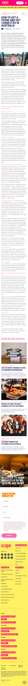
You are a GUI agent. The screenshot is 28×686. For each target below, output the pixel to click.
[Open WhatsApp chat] (4, 682)
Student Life (5, 14)
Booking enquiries (21, 545)
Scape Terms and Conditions (10, 523)
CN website (3, 665)
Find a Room (18, 581)
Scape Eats (3, 583)
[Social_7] (12, 558)
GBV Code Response (20, 666)
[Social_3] (12, 555)
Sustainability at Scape (20, 575)
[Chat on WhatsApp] (4, 678)
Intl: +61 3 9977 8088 (20, 553)
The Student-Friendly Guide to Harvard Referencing (13, 369)
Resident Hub (4, 577)
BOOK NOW (20, 2)
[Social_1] (5, 555)
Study (12, 366)
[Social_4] (2, 558)
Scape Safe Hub (5, 592)
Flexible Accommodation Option (7, 571)
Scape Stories (4, 586)
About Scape (19, 567)
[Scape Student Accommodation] (6, 548)
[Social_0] (2, 555)
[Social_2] (8, 555)
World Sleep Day (5, 600)
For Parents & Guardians (7, 574)
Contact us (18, 548)
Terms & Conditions (3, 668)
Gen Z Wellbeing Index (6, 589)
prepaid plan (16, 166)
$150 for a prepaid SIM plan (14, 291)
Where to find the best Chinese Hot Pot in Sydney (12, 405)
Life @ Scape (5, 567)
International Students (9, 13)
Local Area (14, 402)
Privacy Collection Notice (9, 525)
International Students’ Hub (7, 594)
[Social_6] (8, 558)
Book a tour (18, 550)
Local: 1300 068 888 (20, 556)
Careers (17, 570)
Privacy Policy (21, 523)
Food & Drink (5, 402)
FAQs (16, 564)
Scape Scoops (4, 602)
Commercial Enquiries (20, 559)
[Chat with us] (24, 682)
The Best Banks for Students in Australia (11, 443)
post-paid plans (16, 202)
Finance (4, 438)
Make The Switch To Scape (7, 597)
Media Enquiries (19, 561)
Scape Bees (18, 578)
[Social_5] (5, 558)
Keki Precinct (18, 584)
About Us (17, 573)
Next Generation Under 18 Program (7, 580)
